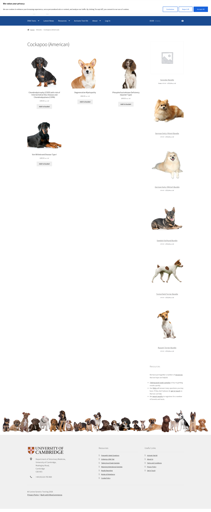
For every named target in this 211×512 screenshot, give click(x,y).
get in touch (175, 391)
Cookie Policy (105, 478)
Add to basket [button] (44, 106)
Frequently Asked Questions (110, 455)
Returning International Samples (111, 467)
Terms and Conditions (154, 463)
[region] (105, 7)
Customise (170, 9)
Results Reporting (107, 471)
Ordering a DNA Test (107, 459)
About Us (150, 459)
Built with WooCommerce (51, 495)
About (95, 21)
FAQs (155, 388)
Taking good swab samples (160, 383)
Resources (62, 21)
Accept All (200, 9)
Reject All (185, 9)
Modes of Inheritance (108, 474)
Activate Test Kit (81, 21)
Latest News (48, 21)
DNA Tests (31, 21)
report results (157, 396)
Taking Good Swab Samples (110, 463)
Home (32, 30)
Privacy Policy (151, 467)
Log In (107, 21)
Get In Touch (151, 471)
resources (179, 375)
